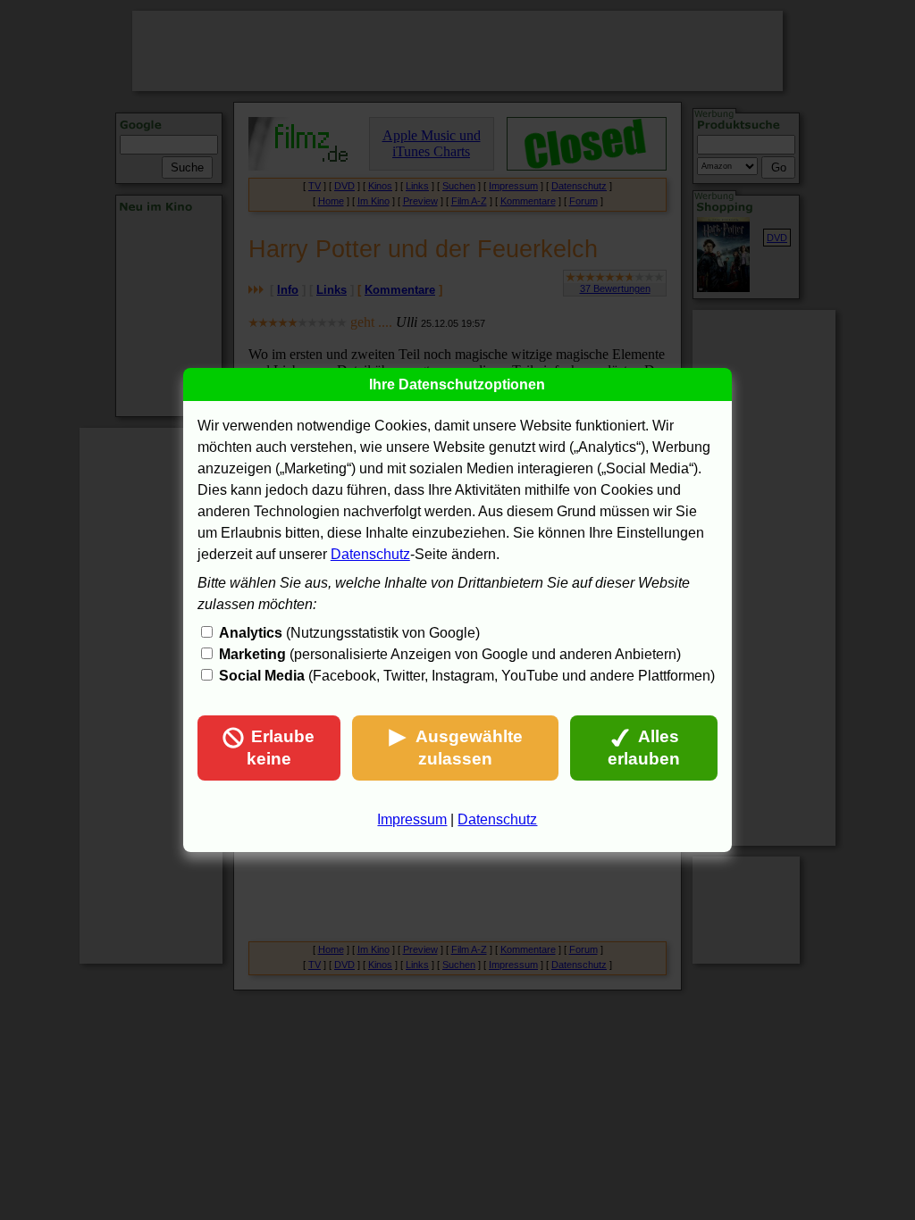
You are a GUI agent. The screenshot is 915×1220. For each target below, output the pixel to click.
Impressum (412, 819)
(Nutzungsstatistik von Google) (349, 632)
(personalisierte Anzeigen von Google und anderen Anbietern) (450, 654)
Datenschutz (370, 554)
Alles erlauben (644, 747)
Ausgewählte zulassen (469, 747)
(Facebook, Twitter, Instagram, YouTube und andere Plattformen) (467, 675)
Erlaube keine (281, 747)
